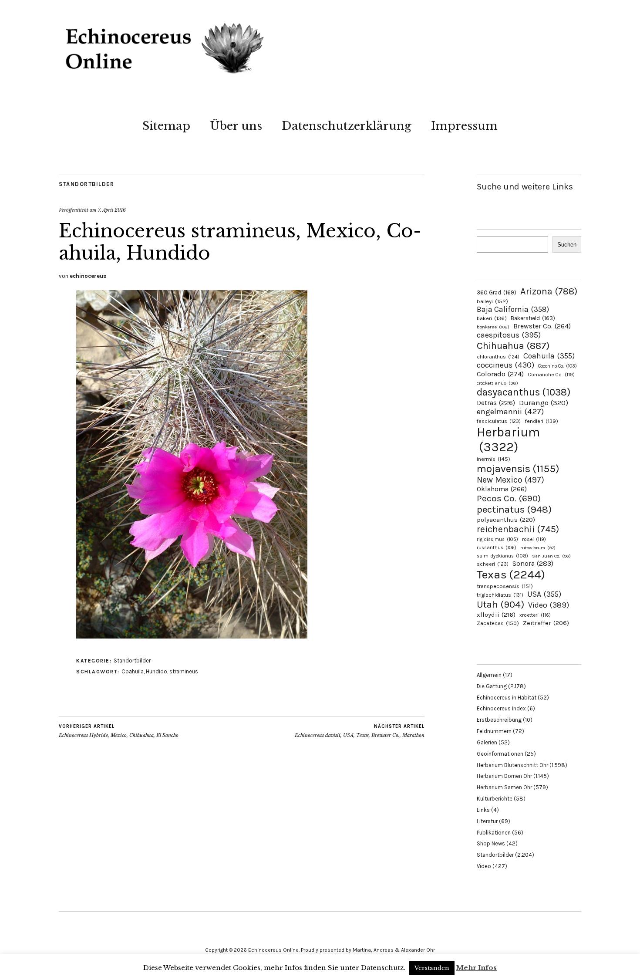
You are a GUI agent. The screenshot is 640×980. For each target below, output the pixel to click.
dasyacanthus (524, 392)
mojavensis (518, 469)
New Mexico (510, 480)
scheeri (493, 564)
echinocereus (88, 276)
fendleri (541, 421)
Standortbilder (86, 184)
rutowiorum (538, 548)
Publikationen (494, 832)
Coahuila (132, 671)
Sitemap (166, 126)
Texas (511, 574)
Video (548, 605)
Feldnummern (494, 731)
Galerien (487, 742)
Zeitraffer (546, 623)
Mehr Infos (476, 967)
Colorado (500, 374)
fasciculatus (499, 421)
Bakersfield (533, 318)
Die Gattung (492, 686)
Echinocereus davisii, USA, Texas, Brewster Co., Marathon (359, 731)
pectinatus (514, 509)
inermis (493, 459)
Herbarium (508, 439)
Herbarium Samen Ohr (504, 787)
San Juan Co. (551, 556)
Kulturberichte (494, 798)
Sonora (532, 563)
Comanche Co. (551, 375)
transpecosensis (505, 586)
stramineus (183, 671)
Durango (543, 402)
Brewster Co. (542, 326)
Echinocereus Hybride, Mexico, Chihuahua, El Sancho (119, 731)
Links (483, 810)
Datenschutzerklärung (346, 126)
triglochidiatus (500, 595)
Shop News (491, 843)
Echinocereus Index (501, 708)
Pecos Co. (509, 498)
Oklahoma (502, 489)
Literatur (487, 821)
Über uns (236, 126)
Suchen (566, 244)
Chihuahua (513, 345)
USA (544, 594)
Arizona (548, 291)
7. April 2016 (112, 210)
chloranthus (498, 357)
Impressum (464, 126)
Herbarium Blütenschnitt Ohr (512, 765)
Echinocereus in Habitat (506, 697)
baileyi (492, 301)
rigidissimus (497, 539)
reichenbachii (518, 529)
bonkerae (493, 327)
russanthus (496, 548)
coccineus (505, 365)
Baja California (513, 309)
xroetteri (535, 615)
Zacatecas (498, 623)
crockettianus (497, 383)
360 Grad (496, 292)
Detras (496, 403)
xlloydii (496, 614)
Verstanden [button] (431, 968)
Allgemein (489, 675)
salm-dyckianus (502, 556)
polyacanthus (506, 520)
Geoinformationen (500, 753)
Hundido (156, 671)
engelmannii (510, 411)
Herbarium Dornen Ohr (504, 776)
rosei (534, 539)
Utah (500, 604)
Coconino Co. (557, 366)
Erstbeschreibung (499, 719)
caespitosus (509, 335)
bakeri (492, 318)
